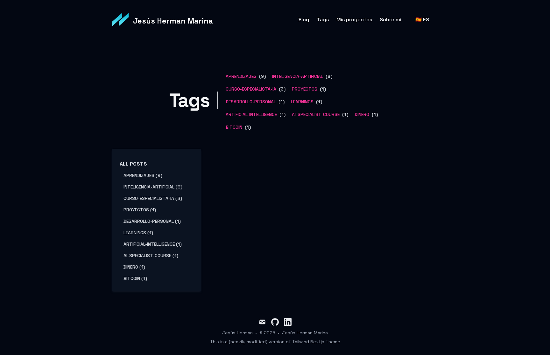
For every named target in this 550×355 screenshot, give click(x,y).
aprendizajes (241, 76)
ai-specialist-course (316, 114)
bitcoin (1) (135, 278)
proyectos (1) (139, 210)
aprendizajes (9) (142, 175)
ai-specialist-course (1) (150, 255)
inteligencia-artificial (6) (152, 187)
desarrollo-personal (251, 102)
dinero (362, 114)
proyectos (304, 89)
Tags (323, 20)
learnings (302, 102)
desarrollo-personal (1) (152, 221)
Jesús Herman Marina (305, 333)
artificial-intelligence (251, 114)
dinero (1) (134, 267)
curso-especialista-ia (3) (152, 198)
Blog (303, 20)
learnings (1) (138, 233)
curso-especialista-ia (251, 89)
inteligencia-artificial (297, 76)
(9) (262, 76)
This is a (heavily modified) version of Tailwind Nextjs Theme (275, 342)
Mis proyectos (354, 20)
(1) (322, 89)
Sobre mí (390, 20)
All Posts (133, 163)
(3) (282, 89)
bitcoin (234, 127)
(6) (328, 76)
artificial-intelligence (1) (152, 244)
